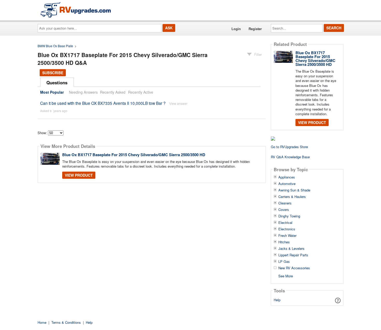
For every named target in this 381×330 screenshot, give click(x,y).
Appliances (286, 177)
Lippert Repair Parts (293, 255)
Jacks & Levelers (291, 248)
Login (236, 28)
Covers (283, 209)
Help (277, 299)
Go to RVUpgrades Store (289, 146)
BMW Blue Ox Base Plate (55, 46)
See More (285, 275)
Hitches (284, 242)
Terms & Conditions (66, 322)
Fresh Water (287, 235)
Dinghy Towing (289, 216)
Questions (56, 82)
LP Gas (284, 261)
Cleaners (285, 203)
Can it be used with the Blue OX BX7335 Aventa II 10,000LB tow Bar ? (103, 103)
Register (255, 28)
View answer (178, 103)
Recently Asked (112, 92)
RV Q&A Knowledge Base (290, 156)
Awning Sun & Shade (294, 190)
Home (42, 322)
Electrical (285, 222)
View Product (79, 175)
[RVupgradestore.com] (76, 9)
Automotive (286, 183)
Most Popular (52, 92)
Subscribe (52, 72)
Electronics (286, 229)
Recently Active (140, 92)
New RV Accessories (294, 268)
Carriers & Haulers (292, 196)
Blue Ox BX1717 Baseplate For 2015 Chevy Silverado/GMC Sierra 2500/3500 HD (133, 154)
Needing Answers (83, 92)
